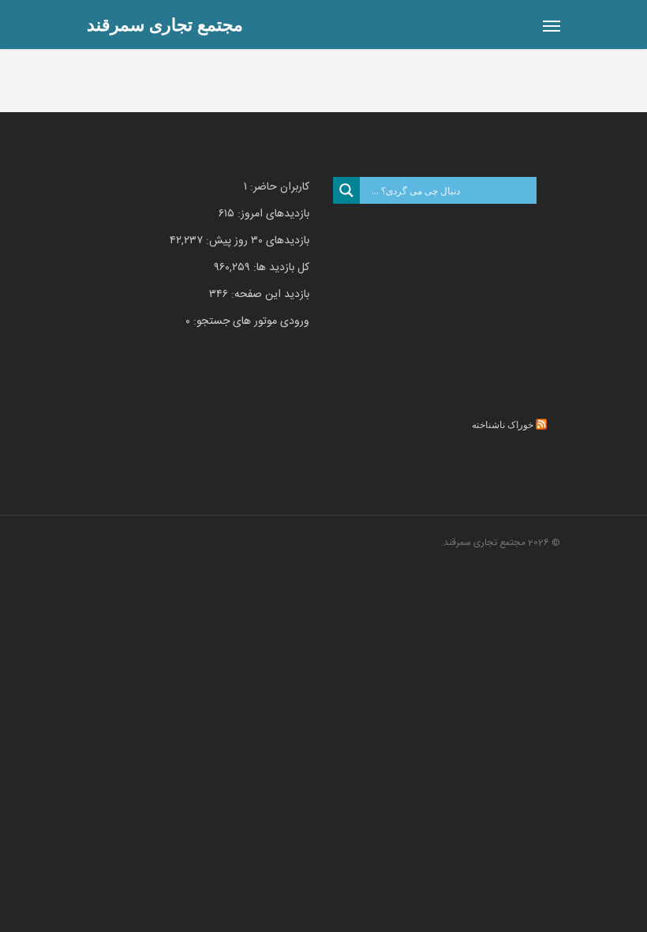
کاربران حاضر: (278, 187)
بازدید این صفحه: (268, 294)
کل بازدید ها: (279, 267)
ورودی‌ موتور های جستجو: (249, 321)
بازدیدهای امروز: (271, 214)
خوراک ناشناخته (502, 424)
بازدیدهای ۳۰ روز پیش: (256, 240)
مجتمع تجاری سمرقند (165, 23)
